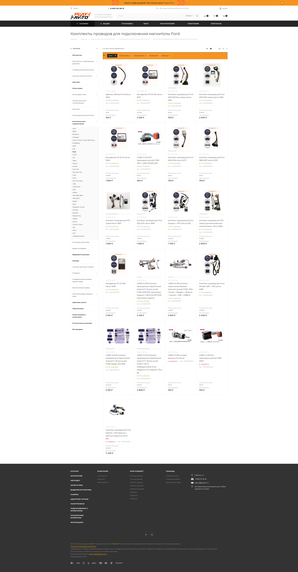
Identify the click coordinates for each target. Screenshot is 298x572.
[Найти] (197, 15)
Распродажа (77, 522)
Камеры (75, 494)
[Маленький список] (207, 48)
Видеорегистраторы (81, 490)
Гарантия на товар (173, 482)
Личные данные (136, 479)
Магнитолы (76, 476)
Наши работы (102, 482)
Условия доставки (173, 479)
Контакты (101, 479)
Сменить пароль (136, 482)
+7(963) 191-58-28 (201, 479)
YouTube (151, 534)
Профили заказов (137, 489)
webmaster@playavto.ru (98, 554)
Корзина (133, 492)
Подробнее (168, 3)
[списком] (223, 48)
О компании (102, 476)
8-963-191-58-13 (117, 8)
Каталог (75, 471)
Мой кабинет (137, 471)
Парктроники (78, 504)
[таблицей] (226, 48)
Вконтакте (146, 534)
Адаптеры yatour (79, 499)
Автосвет (75, 480)
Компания (102, 471)
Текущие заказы (136, 476)
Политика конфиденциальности (83, 546)
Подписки (134, 495)
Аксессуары (77, 485)
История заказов (136, 486)
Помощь (170, 471)
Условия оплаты (172, 476)
